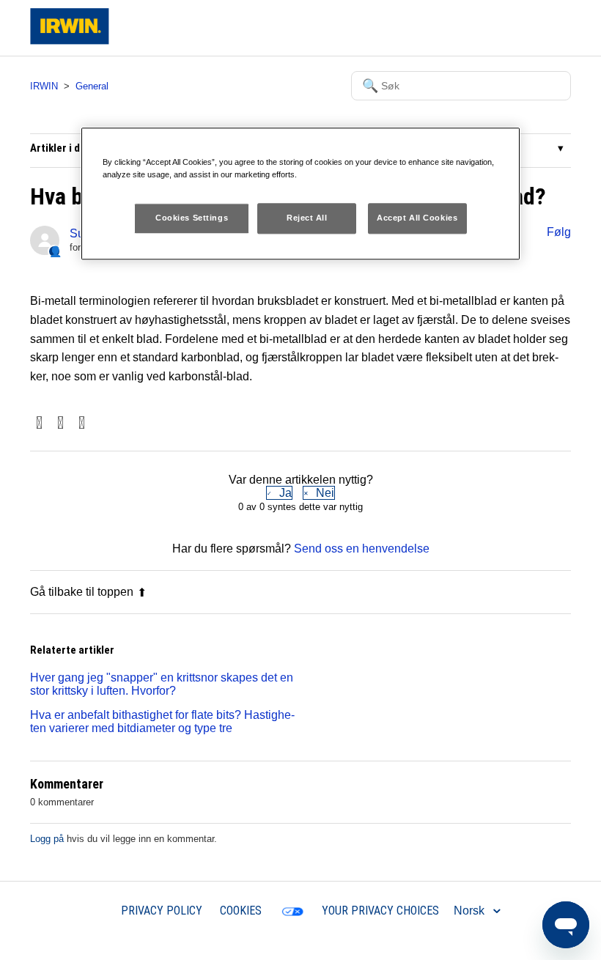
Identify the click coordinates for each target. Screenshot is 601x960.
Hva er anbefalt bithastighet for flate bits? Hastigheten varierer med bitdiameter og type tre (162, 721)
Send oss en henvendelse (361, 548)
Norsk (470, 910)
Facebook (39, 424)
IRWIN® (81, 910)
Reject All (307, 217)
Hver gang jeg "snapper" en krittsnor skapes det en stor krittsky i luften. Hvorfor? (161, 684)
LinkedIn (82, 424)
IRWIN (44, 86)
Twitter (60, 424)
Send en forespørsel (452, 27)
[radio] (279, 493)
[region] (300, 193)
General (91, 86)
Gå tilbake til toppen (81, 592)
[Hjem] (69, 40)
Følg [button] (559, 232)
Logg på (47, 838)
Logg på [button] (537, 27)
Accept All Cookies (417, 217)
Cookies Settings (191, 217)
